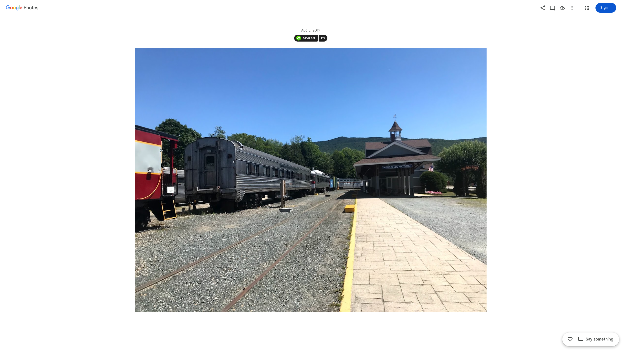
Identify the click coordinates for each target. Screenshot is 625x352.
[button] (587, 8)
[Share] (543, 8)
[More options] (572, 8)
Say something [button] (599, 339)
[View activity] (552, 8)
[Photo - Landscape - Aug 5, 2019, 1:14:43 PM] (311, 180)
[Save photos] (562, 8)
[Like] (570, 339)
